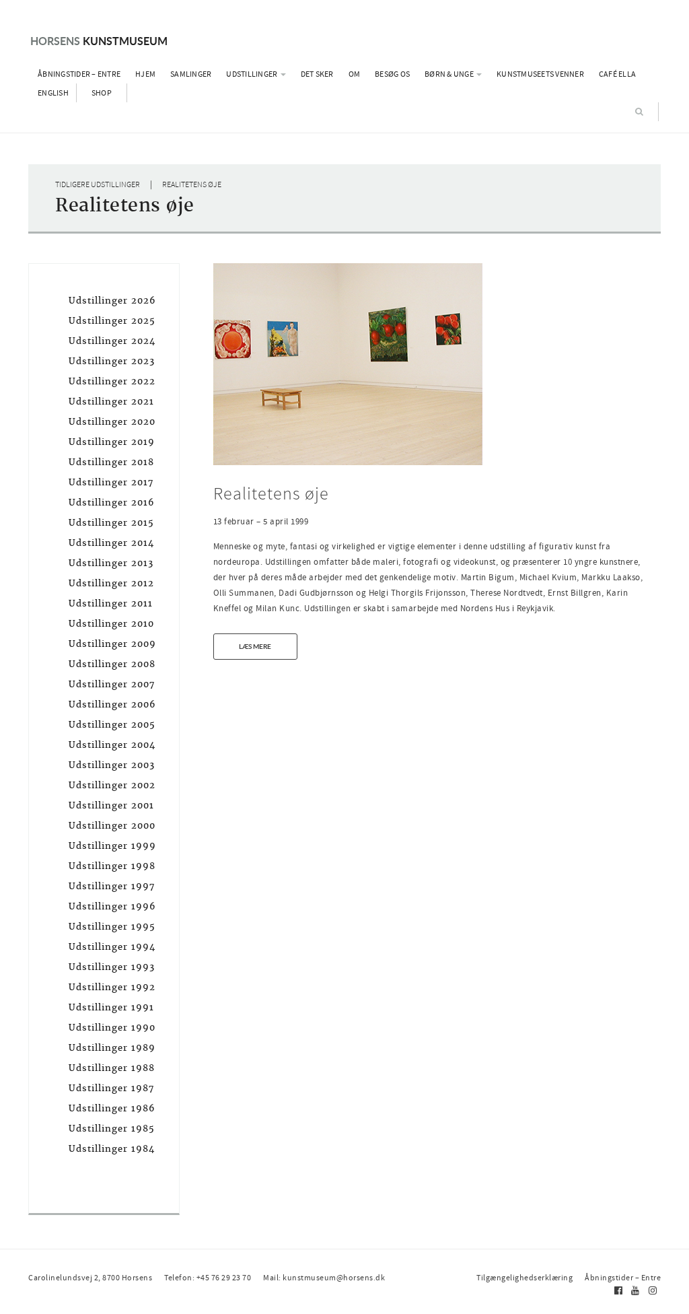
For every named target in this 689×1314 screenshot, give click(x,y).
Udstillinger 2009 (112, 644)
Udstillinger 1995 (112, 926)
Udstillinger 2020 (112, 421)
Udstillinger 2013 (111, 563)
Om (355, 74)
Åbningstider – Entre (79, 74)
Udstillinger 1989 (112, 1047)
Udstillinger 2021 (111, 401)
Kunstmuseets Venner (540, 74)
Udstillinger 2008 (112, 664)
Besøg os (392, 74)
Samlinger (190, 74)
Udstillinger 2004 (112, 745)
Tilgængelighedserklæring (524, 1277)
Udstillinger (252, 74)
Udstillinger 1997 (112, 886)
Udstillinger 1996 (112, 906)
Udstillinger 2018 (111, 462)
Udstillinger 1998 (112, 866)
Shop (102, 93)
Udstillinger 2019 (112, 442)
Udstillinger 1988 (112, 1068)
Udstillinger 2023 (112, 361)
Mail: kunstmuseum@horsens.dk (324, 1277)
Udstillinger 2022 (112, 381)
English (53, 93)
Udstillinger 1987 (111, 1088)
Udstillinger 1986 (112, 1108)
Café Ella (617, 74)
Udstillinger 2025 (112, 320)
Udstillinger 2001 (111, 805)
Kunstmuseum (99, 40)
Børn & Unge (450, 74)
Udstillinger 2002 (112, 785)
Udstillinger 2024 (112, 341)
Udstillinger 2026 (112, 300)
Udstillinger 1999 (112, 846)
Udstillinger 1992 (112, 987)
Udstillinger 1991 (111, 1007)
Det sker (317, 74)
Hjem (145, 74)
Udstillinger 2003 (112, 765)
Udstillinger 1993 (112, 967)
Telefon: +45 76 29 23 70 (207, 1277)
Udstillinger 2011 (111, 603)
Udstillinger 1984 (112, 1148)
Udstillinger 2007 (112, 684)
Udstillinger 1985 (112, 1128)
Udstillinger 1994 (112, 947)
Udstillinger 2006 (112, 704)
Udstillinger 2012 (111, 583)
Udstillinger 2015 (111, 522)
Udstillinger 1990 (112, 1027)
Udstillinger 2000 (112, 825)
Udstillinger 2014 (111, 543)
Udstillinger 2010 (111, 623)
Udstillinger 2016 (112, 502)
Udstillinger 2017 (111, 482)
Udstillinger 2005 (112, 724)
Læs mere (255, 646)
